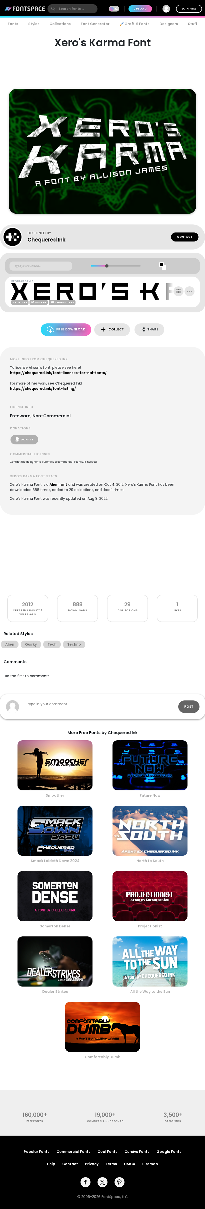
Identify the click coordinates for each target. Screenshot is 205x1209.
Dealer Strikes (55, 991)
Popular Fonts (37, 1151)
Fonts (13, 23)
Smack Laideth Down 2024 (55, 860)
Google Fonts (169, 1151)
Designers (169, 23)
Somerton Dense (55, 926)
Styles (34, 23)
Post (189, 706)
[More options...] (189, 291)
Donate (27, 439)
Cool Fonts (108, 1151)
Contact (184, 237)
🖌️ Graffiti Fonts (135, 23)
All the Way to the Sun (150, 991)
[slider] (106, 266)
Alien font (58, 484)
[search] (73, 8)
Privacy (91, 1163)
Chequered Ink (47, 239)
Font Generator (95, 23)
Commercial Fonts (73, 1151)
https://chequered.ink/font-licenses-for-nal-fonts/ (58, 372)
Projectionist (150, 926)
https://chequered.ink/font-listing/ (43, 388)
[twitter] (103, 1182)
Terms (111, 1163)
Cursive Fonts (137, 1151)
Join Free (189, 9)
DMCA (129, 1163)
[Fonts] (25, 9)
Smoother (55, 795)
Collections (60, 23)
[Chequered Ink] (15, 237)
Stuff (192, 23)
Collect (116, 329)
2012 (27, 604)
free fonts (34, 1121)
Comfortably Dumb (102, 1056)
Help (51, 1163)
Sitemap (150, 1163)
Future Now (150, 795)
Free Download (70, 329)
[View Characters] (179, 291)
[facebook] (85, 1182)
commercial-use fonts (105, 1121)
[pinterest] (119, 1182)
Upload (140, 9)
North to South (150, 860)
